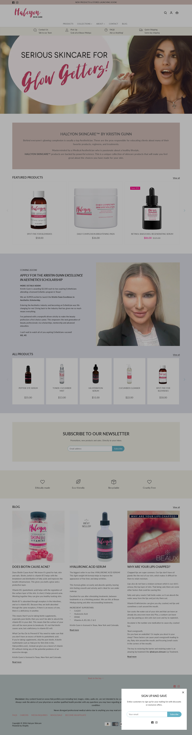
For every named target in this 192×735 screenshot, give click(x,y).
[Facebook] (152, 722)
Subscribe (174, 714)
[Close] (183, 692)
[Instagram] (156, 722)
